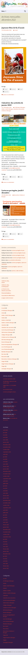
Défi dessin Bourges (6, 339)
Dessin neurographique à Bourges (9, 344)
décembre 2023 (6, 500)
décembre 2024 (6, 471)
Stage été (4, 361)
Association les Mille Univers (8, 295)
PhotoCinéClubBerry (6, 293)
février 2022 (6, 549)
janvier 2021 (6, 568)
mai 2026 (5, 435)
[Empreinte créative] (14, 4)
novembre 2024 (6, 473)
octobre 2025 (6, 449)
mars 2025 (5, 464)
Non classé (4, 354)
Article (3, 313)
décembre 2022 (6, 529)
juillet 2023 (5, 512)
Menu (3, 11)
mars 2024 (5, 493)
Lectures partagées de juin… (18, 250)
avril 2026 (5, 437)
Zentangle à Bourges (6, 368)
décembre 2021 (6, 553)
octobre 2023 (6, 505)
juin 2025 (5, 456)
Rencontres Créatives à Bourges (9, 359)
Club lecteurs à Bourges (7, 332)
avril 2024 (5, 490)
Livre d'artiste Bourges (7, 349)
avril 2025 (5, 461)
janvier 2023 (6, 527)
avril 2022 (5, 544)
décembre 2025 (6, 444)
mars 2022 (5, 546)
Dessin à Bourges (6, 342)
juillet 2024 (5, 483)
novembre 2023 (6, 503)
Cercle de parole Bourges (8, 330)
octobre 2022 (6, 534)
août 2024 (5, 481)
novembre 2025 (6, 447)
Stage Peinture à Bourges (8, 364)
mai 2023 (5, 517)
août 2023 (5, 510)
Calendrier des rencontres (8, 327)
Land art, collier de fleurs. (17, 270)
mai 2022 (5, 541)
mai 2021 (5, 558)
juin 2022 (5, 539)
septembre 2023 (7, 507)
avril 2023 (5, 520)
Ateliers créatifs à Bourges (8, 322)
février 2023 (6, 524)
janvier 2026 (6, 442)
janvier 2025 (6, 469)
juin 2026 (5, 432)
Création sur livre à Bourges (8, 337)
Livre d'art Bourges (6, 347)
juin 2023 (5, 515)
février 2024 (6, 495)
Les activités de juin (7, 389)
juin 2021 (5, 556)
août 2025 (5, 454)
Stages (3, 366)
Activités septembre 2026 (9, 379)
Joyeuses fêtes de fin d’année (13, 28)
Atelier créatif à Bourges (7, 109)
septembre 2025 (7, 452)
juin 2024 (5, 486)
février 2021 (6, 566)
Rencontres (4, 356)
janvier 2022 (6, 551)
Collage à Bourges (6, 334)
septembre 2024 (7, 478)
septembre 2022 (7, 537)
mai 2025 (5, 459)
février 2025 (6, 466)
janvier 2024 (6, 498)
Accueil (16, 30)
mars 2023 (5, 522)
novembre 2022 (6, 532)
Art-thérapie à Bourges (19, 107)
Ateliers (3, 317)
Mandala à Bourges (6, 351)
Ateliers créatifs (5, 320)
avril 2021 (5, 561)
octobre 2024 (6, 476)
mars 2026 (5, 439)
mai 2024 (5, 488)
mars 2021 (5, 563)
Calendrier (16, 109)
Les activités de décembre (14, 260)
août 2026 (5, 430)
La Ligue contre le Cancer (7, 298)
